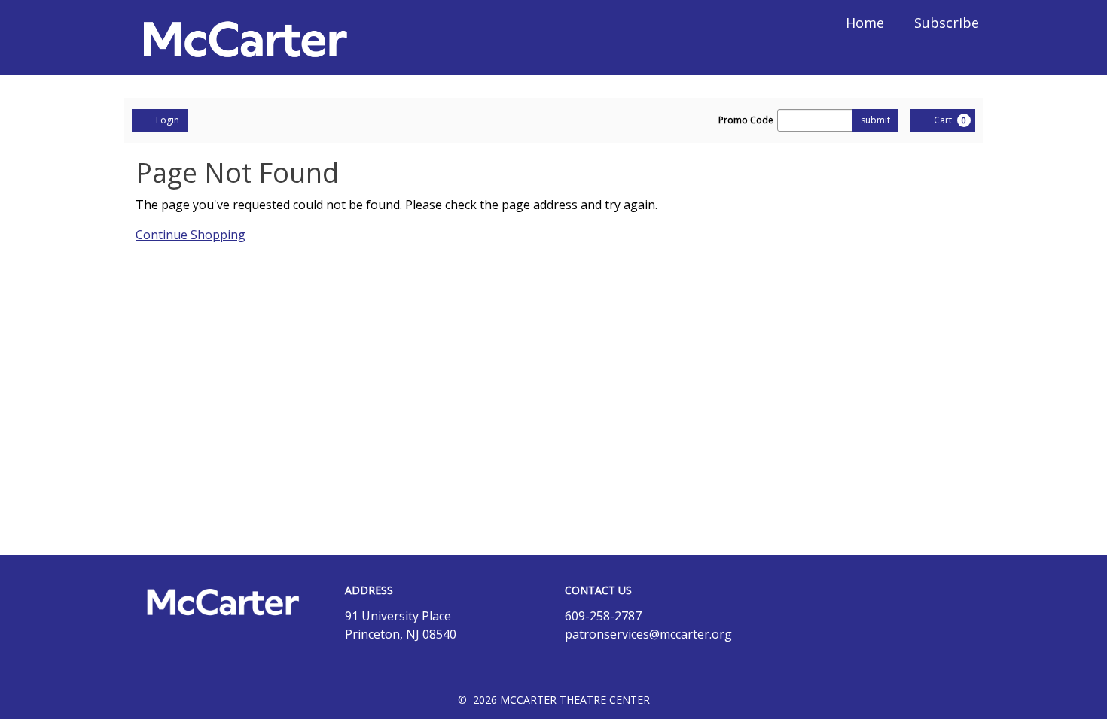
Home (865, 23)
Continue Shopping (190, 234)
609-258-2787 (603, 616)
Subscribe (946, 23)
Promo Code (745, 120)
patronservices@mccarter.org (648, 634)
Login (167, 120)
